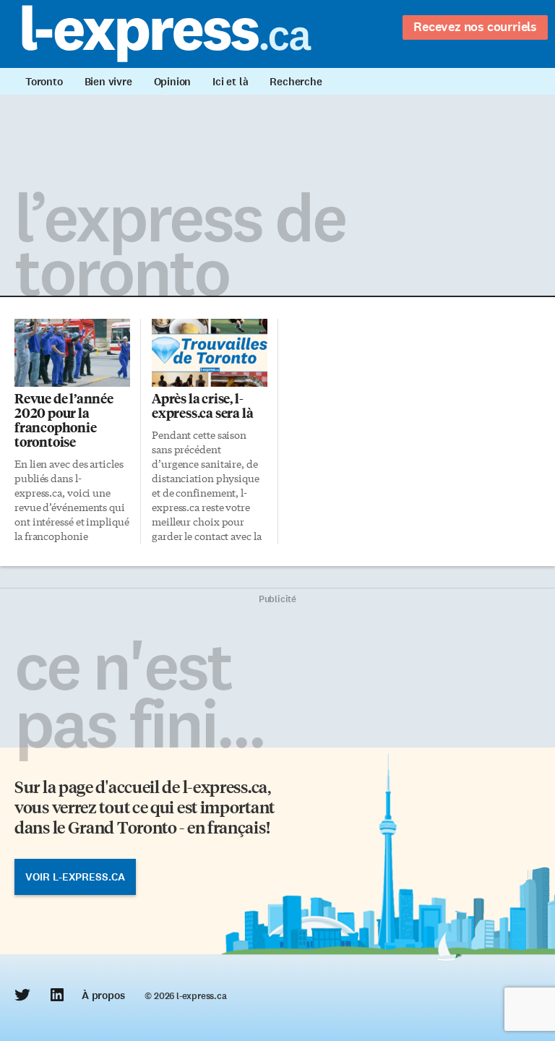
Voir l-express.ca (75, 877)
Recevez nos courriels (475, 26)
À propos (103, 995)
